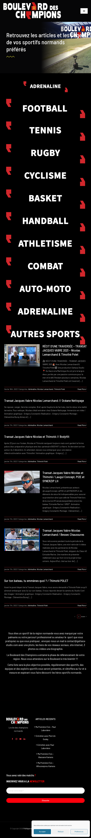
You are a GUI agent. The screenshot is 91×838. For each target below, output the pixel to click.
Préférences (79, 832)
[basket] (45, 190)
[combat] (45, 258)
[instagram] (16, 739)
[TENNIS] (45, 122)
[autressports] (45, 326)
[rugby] (45, 145)
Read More (82, 389)
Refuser (61, 832)
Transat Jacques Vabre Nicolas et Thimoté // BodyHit (36, 436)
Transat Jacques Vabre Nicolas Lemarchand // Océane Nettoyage (44, 400)
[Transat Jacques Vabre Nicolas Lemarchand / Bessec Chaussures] (22, 539)
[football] (45, 100)
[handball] (45, 213)
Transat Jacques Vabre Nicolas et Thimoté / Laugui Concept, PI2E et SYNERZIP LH (63, 477)
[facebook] (12, 739)
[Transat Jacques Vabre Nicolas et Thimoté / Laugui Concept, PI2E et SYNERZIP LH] (22, 482)
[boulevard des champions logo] (34, 3)
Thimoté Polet (59, 389)
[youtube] (20, 739)
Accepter (42, 832)
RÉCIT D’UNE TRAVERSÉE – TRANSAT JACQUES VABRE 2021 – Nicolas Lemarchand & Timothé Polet (65, 350)
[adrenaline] (45, 303)
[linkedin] (24, 739)
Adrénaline (32, 389)
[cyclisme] (45, 167)
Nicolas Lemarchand (45, 389)
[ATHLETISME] (45, 235)
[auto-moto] (45, 281)
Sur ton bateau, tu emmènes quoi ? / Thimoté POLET (36, 581)
